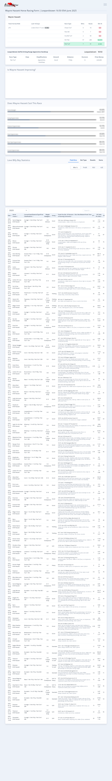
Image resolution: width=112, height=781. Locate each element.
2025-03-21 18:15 (9, 698)
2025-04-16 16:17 (9, 578)
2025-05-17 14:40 (9, 399)
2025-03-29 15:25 (9, 666)
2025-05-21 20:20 (9, 333)
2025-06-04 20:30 (9, 220)
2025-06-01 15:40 (9, 274)
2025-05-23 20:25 (9, 326)
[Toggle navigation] (105, 4)
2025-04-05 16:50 (9, 640)
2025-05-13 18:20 (9, 425)
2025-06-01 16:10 (9, 268)
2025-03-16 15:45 (9, 711)
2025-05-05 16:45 (9, 498)
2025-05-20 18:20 (9, 352)
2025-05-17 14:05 (9, 405)
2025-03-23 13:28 (9, 685)
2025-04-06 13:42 (9, 619)
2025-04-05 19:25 (9, 626)
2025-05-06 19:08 (9, 485)
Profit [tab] (85, 167)
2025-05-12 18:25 (9, 438)
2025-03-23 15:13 (9, 679)
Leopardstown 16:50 (93, 52)
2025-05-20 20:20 (9, 346)
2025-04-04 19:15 (9, 646)
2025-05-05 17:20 (9, 492)
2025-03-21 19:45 (9, 692)
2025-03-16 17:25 (9, 705)
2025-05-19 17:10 (9, 372)
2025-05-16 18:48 (9, 412)
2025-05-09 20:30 (9, 451)
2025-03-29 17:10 (9, 659)
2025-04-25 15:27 (9, 552)
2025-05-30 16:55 (9, 287)
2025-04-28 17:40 (9, 533)
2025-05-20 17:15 (9, 359)
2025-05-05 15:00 (9, 505)
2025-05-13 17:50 (9, 431)
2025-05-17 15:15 (9, 392)
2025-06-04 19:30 (9, 234)
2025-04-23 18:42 (9, 565)
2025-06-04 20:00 (9, 227)
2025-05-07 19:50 (9, 464)
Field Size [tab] (73, 160)
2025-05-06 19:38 (9, 477)
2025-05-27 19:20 (9, 300)
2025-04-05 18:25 (9, 633)
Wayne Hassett (14, 17)
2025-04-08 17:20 (9, 598)
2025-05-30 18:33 (9, 280)
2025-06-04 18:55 (9, 241)
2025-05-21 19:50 (9, 339)
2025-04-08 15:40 (9, 605)
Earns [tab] (101, 160)
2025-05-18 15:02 (9, 379)
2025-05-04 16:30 (9, 512)
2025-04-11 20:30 (9, 591)
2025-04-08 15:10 (9, 612)
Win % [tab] (75, 167)
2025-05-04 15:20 (9, 520)
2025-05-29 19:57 (9, 293)
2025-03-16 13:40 (9, 718)
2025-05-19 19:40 (9, 366)
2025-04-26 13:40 (9, 546)
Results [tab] (92, 160)
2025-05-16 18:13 (9, 418)
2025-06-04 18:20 (9, 248)
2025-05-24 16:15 (9, 319)
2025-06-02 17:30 (9, 254)
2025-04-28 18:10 (9, 526)
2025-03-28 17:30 (9, 672)
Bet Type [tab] (83, 160)
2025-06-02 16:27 (9, 261)
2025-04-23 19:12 (9, 559)
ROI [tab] (93, 167)
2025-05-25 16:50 (9, 313)
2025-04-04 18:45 (9, 653)
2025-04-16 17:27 (9, 571)
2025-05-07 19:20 (9, 471)
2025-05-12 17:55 (9, 445)
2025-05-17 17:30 (9, 386)
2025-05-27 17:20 (9, 306)
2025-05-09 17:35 (9, 458)
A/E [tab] (101, 167)
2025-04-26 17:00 (9, 539)
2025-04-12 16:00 (9, 584)
